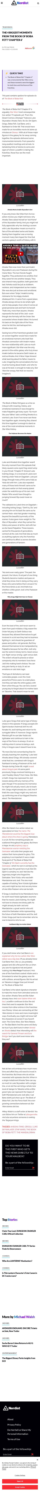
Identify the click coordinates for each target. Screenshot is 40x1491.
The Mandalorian (26, 1132)
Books (5, 1226)
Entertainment (9, 1353)
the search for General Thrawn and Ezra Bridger (19, 1033)
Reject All (20, 1481)
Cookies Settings (20, 1475)
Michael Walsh (9, 47)
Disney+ (15, 132)
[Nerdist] (19, 3)
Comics (5, 1256)
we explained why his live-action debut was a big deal (18, 956)
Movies (5, 1323)
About (10, 1419)
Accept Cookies (20, 1487)
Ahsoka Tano (17, 1127)
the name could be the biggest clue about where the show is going (18, 834)
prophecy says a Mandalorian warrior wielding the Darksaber (16, 848)
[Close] (37, 1459)
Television (7, 27)
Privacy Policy (14, 1424)
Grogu (28, 1127)
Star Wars (14, 112)
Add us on (28, 48)
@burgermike (31, 1114)
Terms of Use (13, 1439)
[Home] (11, 1410)
